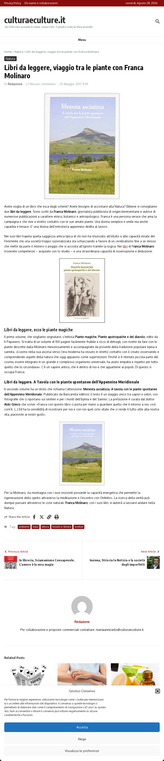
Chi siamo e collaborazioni (41, 3)
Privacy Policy (12, 3)
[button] (157, 691)
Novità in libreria (61, 526)
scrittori (79, 526)
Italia (35, 526)
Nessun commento (43, 84)
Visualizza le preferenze (82, 751)
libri (125, 246)
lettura (45, 526)
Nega (82, 739)
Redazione (15, 84)
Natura (19, 51)
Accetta (82, 727)
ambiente (24, 526)
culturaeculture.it (35, 19)
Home (8, 51)
